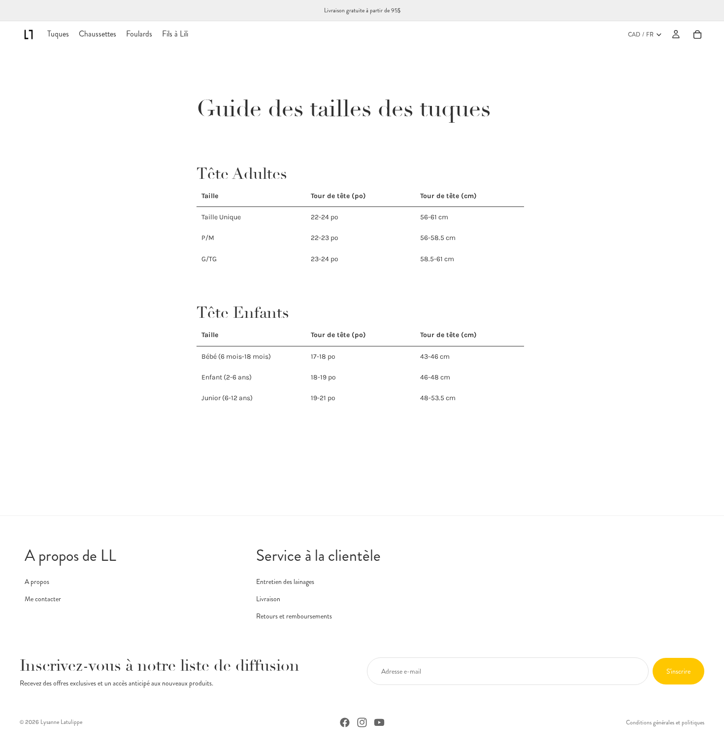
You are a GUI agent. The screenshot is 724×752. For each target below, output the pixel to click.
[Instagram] (362, 722)
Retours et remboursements (294, 616)
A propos (37, 581)
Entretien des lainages (285, 581)
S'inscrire (678, 671)
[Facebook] (345, 722)
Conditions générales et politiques (665, 722)
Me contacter (43, 599)
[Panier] (697, 34)
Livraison (268, 599)
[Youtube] (379, 722)
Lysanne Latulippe (61, 722)
